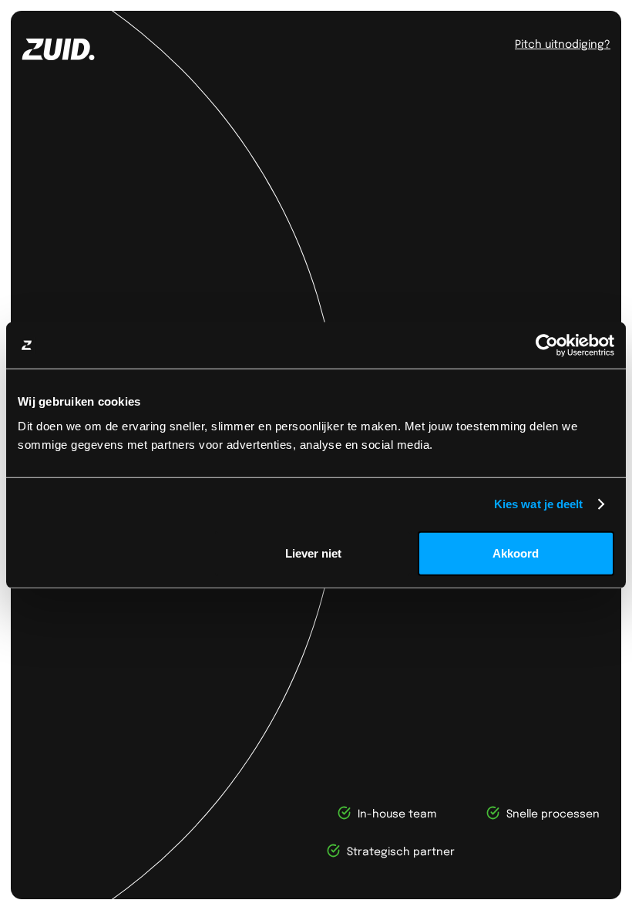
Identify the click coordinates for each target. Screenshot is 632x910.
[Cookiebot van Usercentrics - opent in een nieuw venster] (546, 345)
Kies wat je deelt (538, 504)
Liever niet (313, 552)
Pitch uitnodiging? (562, 43)
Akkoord (515, 552)
